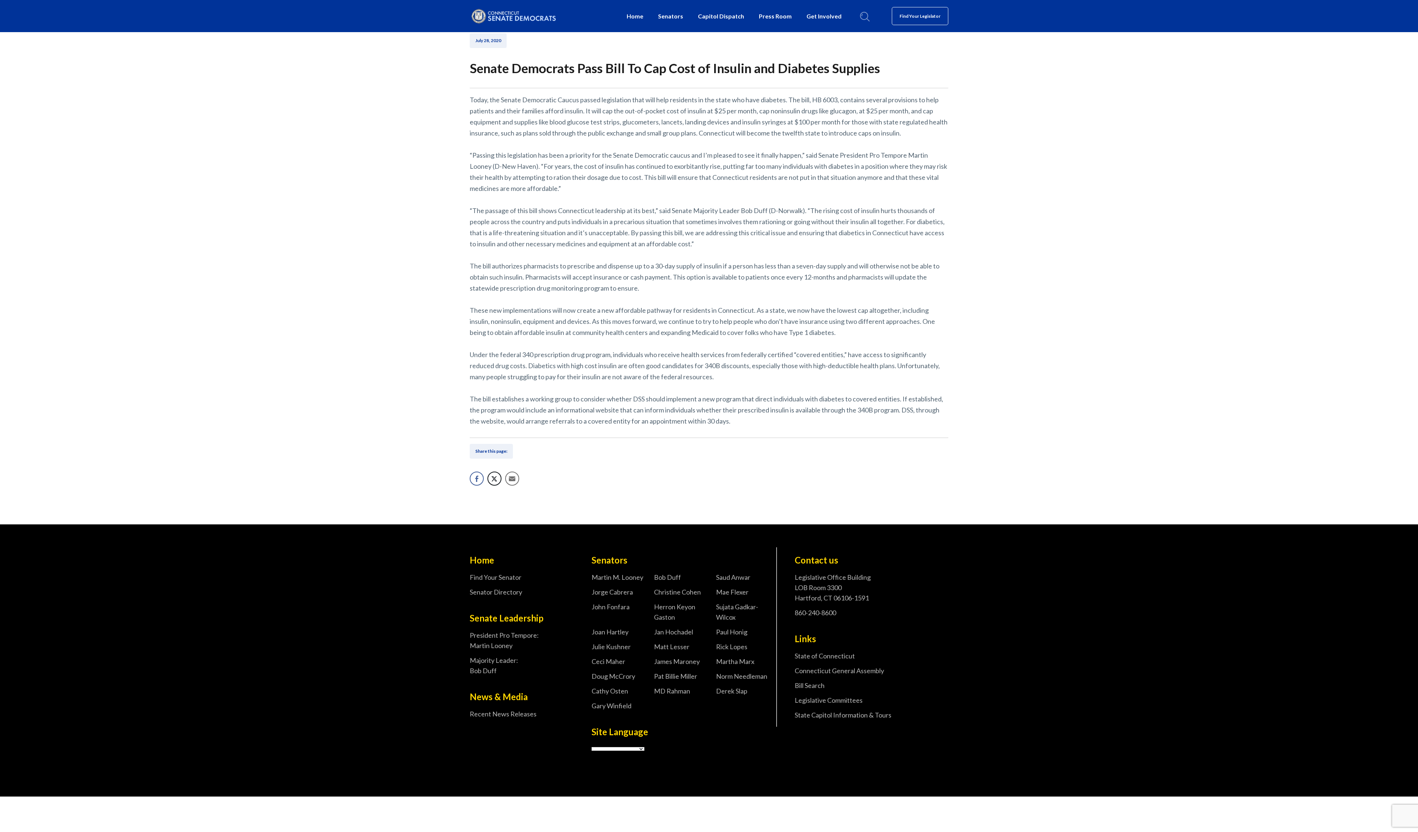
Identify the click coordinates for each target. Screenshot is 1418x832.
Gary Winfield (611, 706)
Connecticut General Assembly (839, 671)
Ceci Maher (608, 661)
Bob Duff (667, 577)
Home (635, 16)
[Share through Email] (512, 479)
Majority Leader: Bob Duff (494, 665)
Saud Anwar (733, 577)
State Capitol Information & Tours (843, 715)
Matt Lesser (671, 647)
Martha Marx (735, 661)
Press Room (775, 16)
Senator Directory (496, 592)
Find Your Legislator (920, 16)
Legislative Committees (829, 700)
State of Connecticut (825, 656)
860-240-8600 (815, 613)
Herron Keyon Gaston (674, 612)
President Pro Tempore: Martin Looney (504, 640)
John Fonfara (611, 607)
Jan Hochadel (673, 632)
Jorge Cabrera (612, 592)
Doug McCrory (613, 676)
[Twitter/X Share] (494, 479)
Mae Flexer (732, 592)
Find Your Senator (495, 577)
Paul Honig (731, 632)
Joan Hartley (610, 632)
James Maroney (677, 661)
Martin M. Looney (617, 577)
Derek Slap (731, 691)
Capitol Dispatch (721, 16)
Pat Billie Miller (675, 676)
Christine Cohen (677, 592)
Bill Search (810, 685)
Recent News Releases (503, 714)
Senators (670, 16)
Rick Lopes (731, 647)
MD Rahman (672, 691)
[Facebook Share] (477, 479)
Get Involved (824, 16)
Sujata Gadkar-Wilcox (737, 612)
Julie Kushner (611, 647)
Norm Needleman (741, 676)
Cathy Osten (610, 691)
